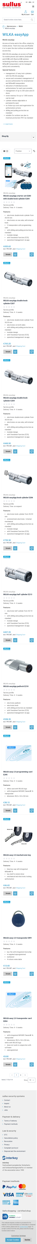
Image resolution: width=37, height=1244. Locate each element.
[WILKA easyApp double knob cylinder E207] (18, 278)
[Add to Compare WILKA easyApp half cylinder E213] (32, 640)
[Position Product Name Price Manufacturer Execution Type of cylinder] (23, 151)
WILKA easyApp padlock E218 (15, 686)
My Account (26, 14)
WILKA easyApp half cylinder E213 (17, 594)
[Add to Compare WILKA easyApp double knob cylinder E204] (32, 451)
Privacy (6, 1145)
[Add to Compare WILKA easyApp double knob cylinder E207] (32, 352)
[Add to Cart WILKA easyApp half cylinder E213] (15, 640)
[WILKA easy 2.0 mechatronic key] (18, 835)
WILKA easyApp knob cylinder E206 (18, 497)
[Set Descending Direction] (34, 151)
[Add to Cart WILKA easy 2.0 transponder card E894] (15, 1064)
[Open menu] (33, 6)
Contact (7, 1100)
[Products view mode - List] (4, 151)
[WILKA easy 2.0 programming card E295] (18, 751)
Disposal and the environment (14, 1151)
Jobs (6, 1110)
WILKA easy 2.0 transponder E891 (17, 938)
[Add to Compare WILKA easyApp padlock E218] (32, 727)
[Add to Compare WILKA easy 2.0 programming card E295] (32, 810)
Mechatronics (11, 26)
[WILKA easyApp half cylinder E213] (18, 572)
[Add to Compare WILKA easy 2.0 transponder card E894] (32, 1064)
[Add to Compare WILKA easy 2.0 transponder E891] (32, 974)
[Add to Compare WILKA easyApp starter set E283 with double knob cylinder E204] (32, 254)
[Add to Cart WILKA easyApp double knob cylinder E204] (15, 451)
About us (7, 1107)
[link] (12, 1075)
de (26, 2)
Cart (32, 14)
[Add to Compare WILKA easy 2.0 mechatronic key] (32, 893)
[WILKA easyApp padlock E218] (18, 664)
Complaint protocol (11, 1148)
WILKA (21, 26)
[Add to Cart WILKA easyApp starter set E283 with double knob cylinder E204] (15, 254)
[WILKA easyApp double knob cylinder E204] (18, 376)
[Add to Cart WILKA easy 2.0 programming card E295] (15, 810)
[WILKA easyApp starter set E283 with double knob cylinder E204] (18, 174)
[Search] (32, 20)
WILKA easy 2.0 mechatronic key (17, 855)
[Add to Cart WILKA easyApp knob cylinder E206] (15, 548)
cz (33, 2)
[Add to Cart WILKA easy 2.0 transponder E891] (15, 974)
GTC (5, 1135)
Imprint (6, 1103)
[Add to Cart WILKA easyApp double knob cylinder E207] (15, 352)
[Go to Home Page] (3, 26)
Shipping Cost (20, 249)
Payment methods (11, 1124)
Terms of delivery (10, 1121)
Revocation (8, 1141)
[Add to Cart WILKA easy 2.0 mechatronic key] (15, 893)
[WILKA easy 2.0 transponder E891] (18, 917)
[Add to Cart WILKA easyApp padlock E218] (15, 727)
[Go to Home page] (12, 5)
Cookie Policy (24, 1226)
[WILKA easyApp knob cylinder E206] (18, 475)
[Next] (25, 1075)
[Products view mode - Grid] (7, 151)
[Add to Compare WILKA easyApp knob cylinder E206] (32, 548)
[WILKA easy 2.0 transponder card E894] (18, 998)
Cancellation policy (11, 1138)
